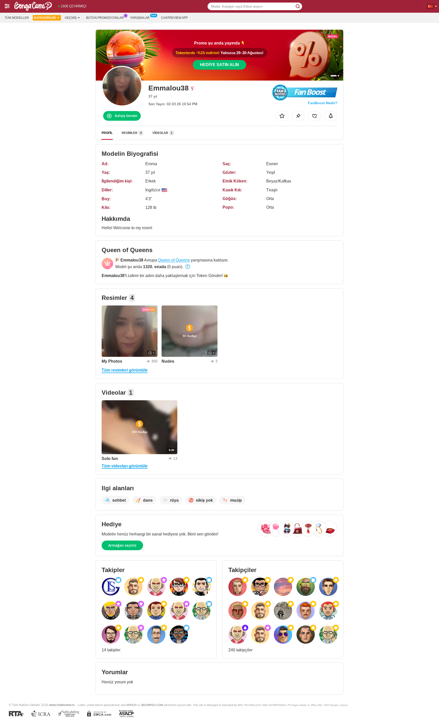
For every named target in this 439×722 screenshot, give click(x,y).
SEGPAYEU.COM (152, 704)
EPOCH (131, 704)
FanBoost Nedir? (322, 103)
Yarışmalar (140, 18)
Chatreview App (174, 18)
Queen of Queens (174, 260)
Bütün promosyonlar (105, 18)
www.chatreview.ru (62, 704)
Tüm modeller (17, 18)
